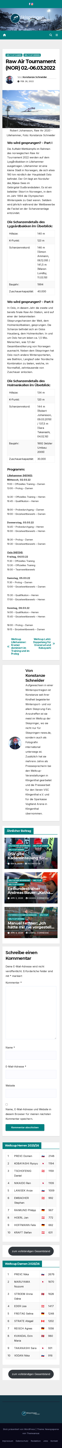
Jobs (45, 1441)
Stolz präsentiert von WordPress (19, 1429)
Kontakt (54, 1441)
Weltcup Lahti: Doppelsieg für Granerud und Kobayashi (42, 643)
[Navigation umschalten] (57, 34)
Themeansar (33, 1433)
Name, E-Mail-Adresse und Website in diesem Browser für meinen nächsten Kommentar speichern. (28, 1114)
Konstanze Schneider (35, 77)
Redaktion (34, 863)
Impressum (7, 1441)
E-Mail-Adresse (16, 1066)
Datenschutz (22, 1441)
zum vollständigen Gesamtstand (31, 1251)
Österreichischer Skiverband (23, 915)
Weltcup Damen (14, 55)
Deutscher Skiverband (19, 846)
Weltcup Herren (32, 55)
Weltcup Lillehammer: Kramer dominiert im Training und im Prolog (20, 646)
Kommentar (14, 982)
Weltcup (37, 880)
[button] (50, 35)
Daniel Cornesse (38, 898)
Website (10, 1085)
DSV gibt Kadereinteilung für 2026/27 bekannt (26, 858)
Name (10, 1047)
